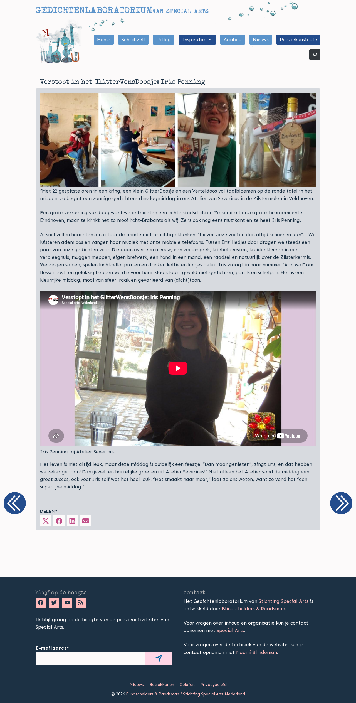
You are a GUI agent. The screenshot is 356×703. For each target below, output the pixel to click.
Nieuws (261, 39)
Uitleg (163, 39)
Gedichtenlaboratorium (94, 10)
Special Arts (230, 630)
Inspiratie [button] (193, 39)
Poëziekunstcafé (298, 39)
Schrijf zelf (133, 39)
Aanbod (233, 39)
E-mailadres (52, 648)
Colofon (187, 684)
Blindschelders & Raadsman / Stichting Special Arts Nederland (185, 694)
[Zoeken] (314, 54)
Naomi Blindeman (256, 652)
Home (103, 39)
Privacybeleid (213, 684)
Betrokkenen (161, 684)
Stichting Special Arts (283, 601)
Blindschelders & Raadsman (253, 608)
